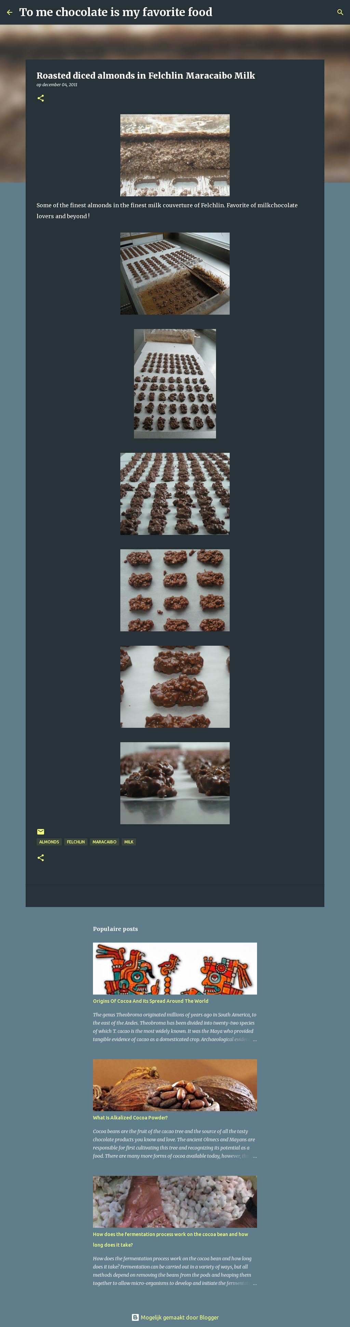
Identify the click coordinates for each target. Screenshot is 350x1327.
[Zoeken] (222, 12)
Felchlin (76, 842)
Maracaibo (105, 842)
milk (128, 842)
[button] (41, 98)
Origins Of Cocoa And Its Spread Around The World (150, 1001)
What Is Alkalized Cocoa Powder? (130, 1117)
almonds (49, 842)
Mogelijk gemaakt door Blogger (179, 1317)
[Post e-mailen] (41, 834)
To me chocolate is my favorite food (116, 12)
